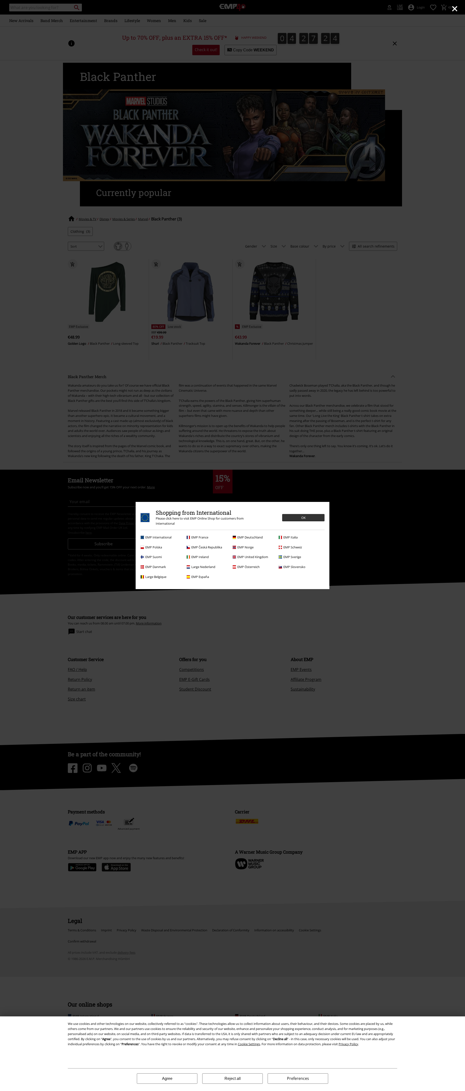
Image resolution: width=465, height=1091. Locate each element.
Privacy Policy (348, 1044)
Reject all (233, 1078)
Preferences (298, 1078)
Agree (167, 1078)
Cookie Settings (249, 1044)
